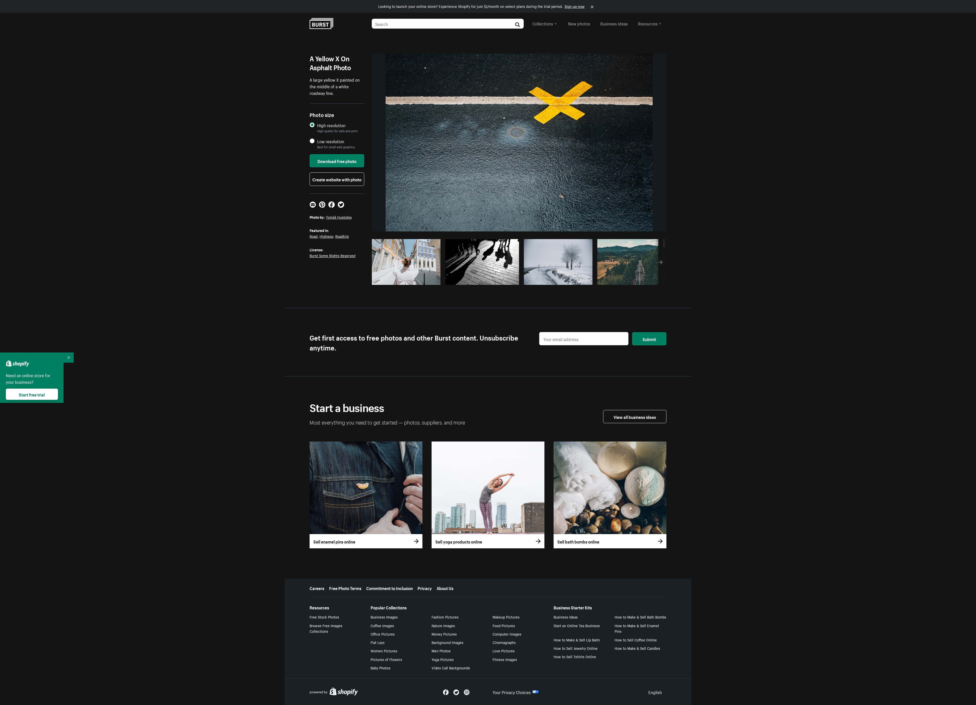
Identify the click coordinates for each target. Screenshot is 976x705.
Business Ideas (566, 617)
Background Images (447, 642)
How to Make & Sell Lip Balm (577, 639)
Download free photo (336, 160)
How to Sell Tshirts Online (575, 656)
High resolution (331, 125)
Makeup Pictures (506, 617)
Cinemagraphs (504, 642)
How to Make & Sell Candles (637, 648)
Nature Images (443, 625)
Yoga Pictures (443, 659)
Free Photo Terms (345, 587)
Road (313, 236)
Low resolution (330, 141)
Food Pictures (504, 625)
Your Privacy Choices (512, 691)
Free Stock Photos (324, 617)
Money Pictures (444, 634)
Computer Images (507, 634)
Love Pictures (504, 650)
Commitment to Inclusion (389, 587)
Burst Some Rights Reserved (332, 255)
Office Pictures (383, 634)
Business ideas (614, 23)
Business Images (384, 617)
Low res (425, 279)
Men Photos (441, 650)
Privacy (425, 587)
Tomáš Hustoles (339, 217)
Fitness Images (505, 659)
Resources (648, 23)
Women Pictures (384, 650)
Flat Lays (378, 642)
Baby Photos (380, 667)
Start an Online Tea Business (577, 625)
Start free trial (32, 394)
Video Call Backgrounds (451, 667)
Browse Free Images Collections (326, 628)
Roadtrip (342, 236)
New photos (579, 23)
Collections (542, 23)
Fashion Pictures (445, 617)
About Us (445, 587)
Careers (317, 587)
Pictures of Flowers (386, 659)
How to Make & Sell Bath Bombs (640, 617)
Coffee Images (382, 625)
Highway (326, 236)
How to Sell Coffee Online (636, 639)
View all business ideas (635, 416)
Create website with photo (336, 179)
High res (405, 279)
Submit (649, 338)
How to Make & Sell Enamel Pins (637, 628)
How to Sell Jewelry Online (576, 648)
